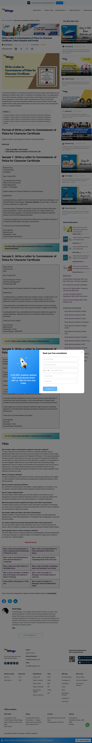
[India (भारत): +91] (45, 370)
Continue (49, 389)
